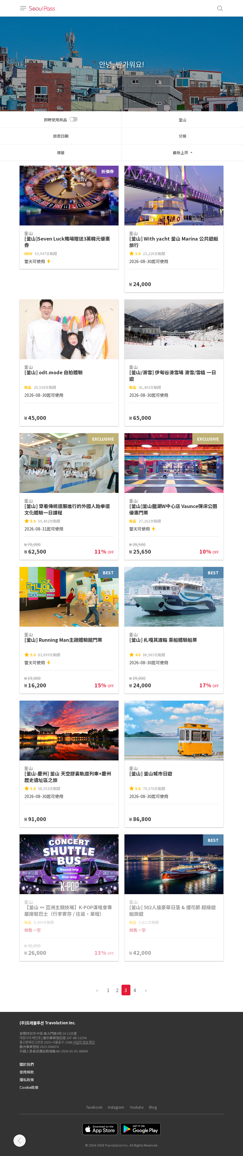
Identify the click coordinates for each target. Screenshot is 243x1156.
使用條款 (27, 1071)
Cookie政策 (29, 1087)
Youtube (136, 1107)
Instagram (116, 1107)
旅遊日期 (60, 136)
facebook (94, 1107)
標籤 (61, 152)
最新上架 (180, 152)
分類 (182, 136)
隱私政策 (27, 1079)
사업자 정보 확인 (84, 1042)
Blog (153, 1107)
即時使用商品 (55, 119)
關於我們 (27, 1064)
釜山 (182, 119)
